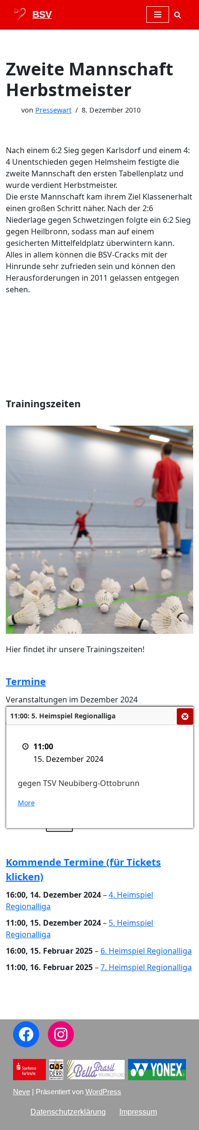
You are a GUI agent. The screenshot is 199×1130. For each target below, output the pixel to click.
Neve (21, 1091)
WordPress (103, 1091)
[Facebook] (26, 1034)
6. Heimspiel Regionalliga (146, 950)
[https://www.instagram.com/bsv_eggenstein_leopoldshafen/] (61, 1034)
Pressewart (53, 109)
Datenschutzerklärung (68, 1112)
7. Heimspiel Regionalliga (146, 967)
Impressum (138, 1112)
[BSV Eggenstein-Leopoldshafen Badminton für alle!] (32, 14)
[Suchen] (177, 14)
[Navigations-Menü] (157, 14)
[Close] (185, 716)
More (26, 802)
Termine (26, 681)
